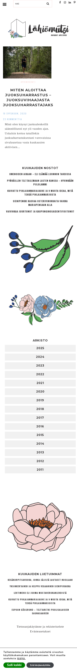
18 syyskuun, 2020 (15, 113)
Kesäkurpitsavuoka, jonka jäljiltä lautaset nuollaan (40, 579)
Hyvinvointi (28, 81)
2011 (40, 469)
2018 (40, 409)
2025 (40, 348)
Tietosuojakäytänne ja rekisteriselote (40, 626)
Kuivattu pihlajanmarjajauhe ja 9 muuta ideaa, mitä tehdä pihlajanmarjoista (40, 192)
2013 (40, 452)
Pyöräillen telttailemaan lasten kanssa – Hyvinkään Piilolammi (40, 182)
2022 (40, 374)
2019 (40, 400)
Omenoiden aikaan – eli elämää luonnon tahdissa (40, 174)
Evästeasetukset (40, 631)
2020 (40, 391)
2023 (40, 365)
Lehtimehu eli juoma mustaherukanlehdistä (40, 592)
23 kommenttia (12, 119)
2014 (40, 443)
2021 (40, 383)
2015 (40, 435)
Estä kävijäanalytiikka (40, 665)
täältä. (21, 658)
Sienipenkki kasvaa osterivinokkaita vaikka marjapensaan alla (40, 203)
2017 (40, 417)
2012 (40, 461)
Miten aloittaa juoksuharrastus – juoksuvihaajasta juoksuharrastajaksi (28, 100)
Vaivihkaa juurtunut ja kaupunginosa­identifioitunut (40, 211)
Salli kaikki (14, 665)
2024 (40, 357)
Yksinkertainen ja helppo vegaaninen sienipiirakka (40, 586)
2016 (40, 426)
